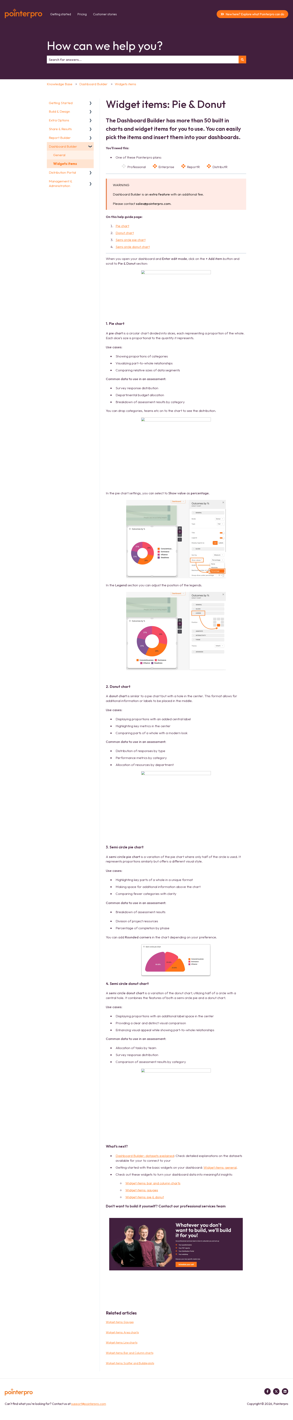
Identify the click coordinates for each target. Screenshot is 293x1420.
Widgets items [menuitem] (65, 164)
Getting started (60, 14)
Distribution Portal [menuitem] (62, 172)
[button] (90, 103)
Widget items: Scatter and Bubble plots (130, 1363)
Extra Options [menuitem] (59, 120)
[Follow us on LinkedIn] (285, 1391)
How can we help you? (105, 45)
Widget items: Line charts (121, 1342)
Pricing (82, 14)
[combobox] (143, 60)
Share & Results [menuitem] (60, 129)
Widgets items (125, 84)
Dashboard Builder (93, 84)
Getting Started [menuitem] (61, 103)
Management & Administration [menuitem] (60, 183)
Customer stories (105, 14)
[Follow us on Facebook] (267, 1391)
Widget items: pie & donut (144, 1197)
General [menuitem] (59, 155)
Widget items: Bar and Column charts (129, 1353)
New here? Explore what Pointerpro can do (255, 14)
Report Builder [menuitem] (60, 138)
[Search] (242, 60)
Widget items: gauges (141, 1190)
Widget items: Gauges (120, 1322)
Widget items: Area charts (122, 1332)
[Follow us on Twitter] (276, 1391)
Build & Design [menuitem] (59, 111)
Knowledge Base (59, 84)
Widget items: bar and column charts (152, 1183)
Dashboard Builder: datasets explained (145, 1156)
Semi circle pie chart (131, 240)
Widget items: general (220, 1167)
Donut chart (125, 233)
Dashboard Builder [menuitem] (63, 146)
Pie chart (122, 226)
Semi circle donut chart (133, 247)
